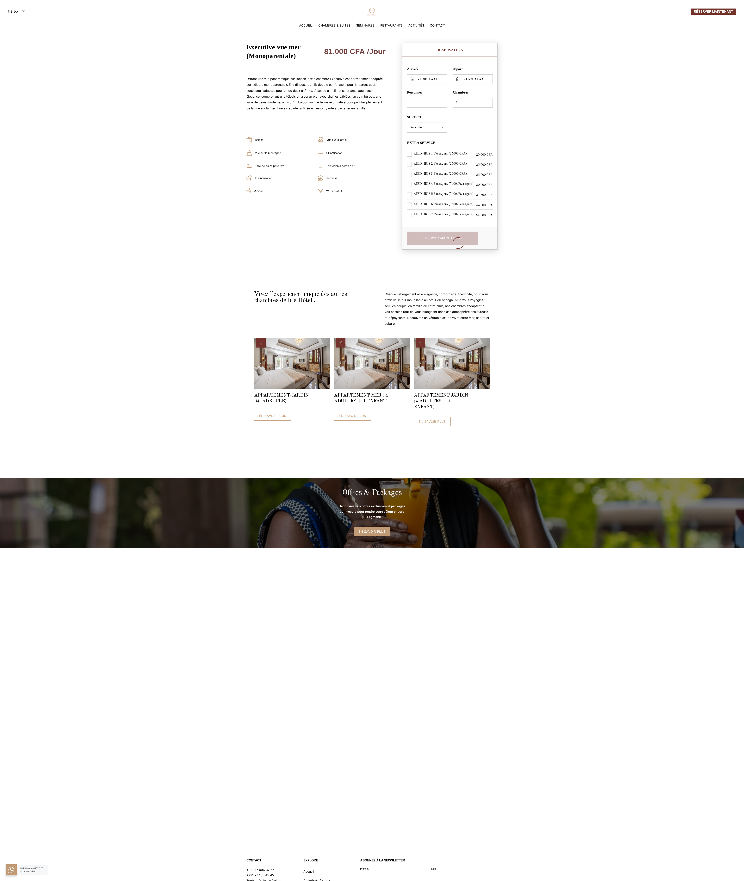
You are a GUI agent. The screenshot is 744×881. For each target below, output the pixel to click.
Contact (437, 25)
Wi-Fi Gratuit (334, 191)
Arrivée (412, 69)
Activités (416, 25)
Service (414, 117)
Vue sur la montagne (268, 153)
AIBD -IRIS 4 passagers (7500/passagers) (444, 183)
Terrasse (331, 178)
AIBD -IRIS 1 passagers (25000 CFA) (440, 153)
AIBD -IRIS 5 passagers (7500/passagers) (444, 194)
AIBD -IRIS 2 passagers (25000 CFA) (440, 163)
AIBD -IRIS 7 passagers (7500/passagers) (444, 214)
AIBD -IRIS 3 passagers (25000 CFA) (440, 173)
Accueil (306, 25)
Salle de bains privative (269, 165)
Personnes (414, 92)
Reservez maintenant (442, 238)
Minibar (258, 191)
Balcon (259, 139)
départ (458, 69)
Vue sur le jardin (336, 139)
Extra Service (421, 143)
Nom (433, 868)
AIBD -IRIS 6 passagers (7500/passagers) (444, 204)
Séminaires (365, 25)
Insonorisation (263, 178)
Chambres (460, 92)
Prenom (364, 868)
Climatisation (334, 153)
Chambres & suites (334, 25)
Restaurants (391, 25)
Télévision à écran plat (340, 165)
